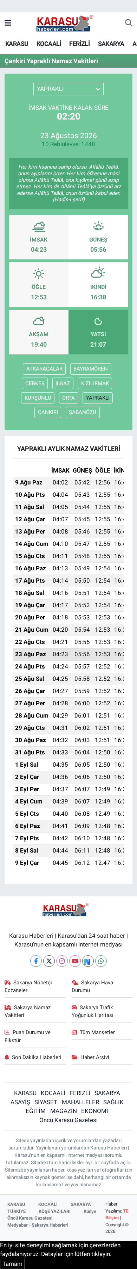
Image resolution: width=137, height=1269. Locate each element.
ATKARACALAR (44, 369)
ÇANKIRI (48, 412)
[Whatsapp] (101, 961)
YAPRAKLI (98, 398)
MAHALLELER (80, 1102)
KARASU (16, 43)
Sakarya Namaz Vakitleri (28, 1011)
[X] (49, 961)
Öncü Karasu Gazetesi (68, 1120)
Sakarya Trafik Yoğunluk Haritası (92, 1011)
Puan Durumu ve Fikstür (28, 1036)
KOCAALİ (49, 43)
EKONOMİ (94, 1110)
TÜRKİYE (16, 1211)
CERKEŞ (35, 383)
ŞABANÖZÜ (82, 412)
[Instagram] (62, 961)
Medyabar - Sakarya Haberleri (37, 1225)
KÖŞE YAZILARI (55, 1211)
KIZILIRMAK (95, 383)
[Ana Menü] (8, 23)
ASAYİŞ (20, 1102)
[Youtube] (75, 961)
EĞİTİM (36, 1110)
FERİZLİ (79, 43)
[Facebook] (36, 961)
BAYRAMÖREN (90, 369)
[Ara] (128, 23)
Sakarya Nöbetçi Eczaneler (28, 986)
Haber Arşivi (94, 1057)
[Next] (88, 961)
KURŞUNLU (38, 398)
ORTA (68, 398)
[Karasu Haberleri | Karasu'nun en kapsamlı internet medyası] (68, 22)
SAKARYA (111, 43)
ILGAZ (63, 383)
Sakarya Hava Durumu (92, 986)
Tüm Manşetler (97, 1032)
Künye (90, 1211)
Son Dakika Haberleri (36, 1057)
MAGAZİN (63, 1110)
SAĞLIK (113, 1102)
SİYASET (45, 1102)
